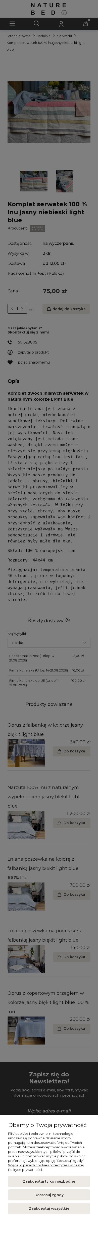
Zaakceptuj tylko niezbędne (49, 1181)
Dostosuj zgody (49, 1195)
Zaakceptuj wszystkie (49, 1208)
